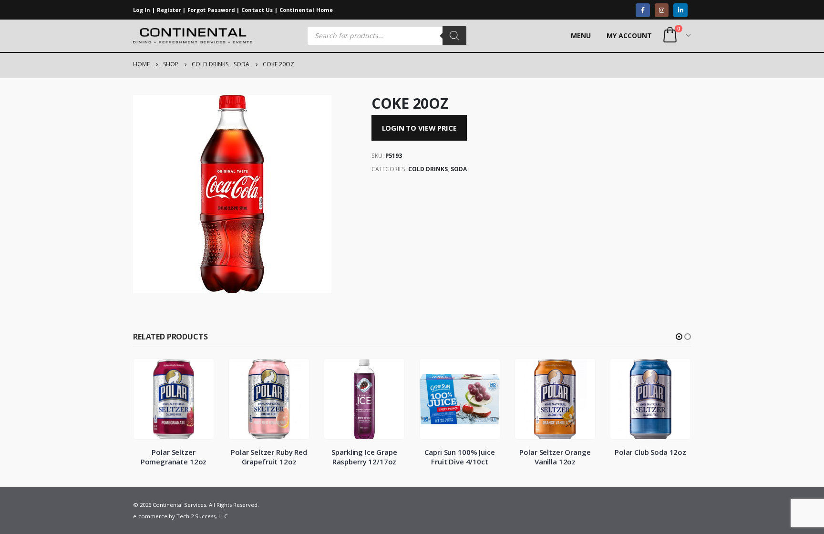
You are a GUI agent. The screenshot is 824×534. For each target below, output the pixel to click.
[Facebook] (642, 10)
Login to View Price (419, 128)
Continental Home (306, 9)
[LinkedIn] (680, 10)
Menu (581, 35)
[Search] (454, 35)
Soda (459, 169)
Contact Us (257, 9)
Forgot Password (211, 9)
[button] (679, 336)
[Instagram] (662, 10)
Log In (142, 9)
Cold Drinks (428, 169)
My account (629, 35)
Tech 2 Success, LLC (201, 516)
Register (169, 9)
